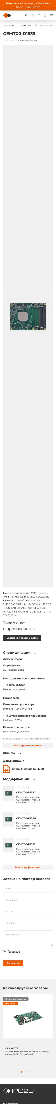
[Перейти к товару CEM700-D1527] (8, 845)
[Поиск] (26, 15)
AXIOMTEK (22, 787)
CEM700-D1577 (26, 792)
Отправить (13, 963)
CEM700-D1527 (25, 844)
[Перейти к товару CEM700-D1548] (8, 819)
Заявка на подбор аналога (22, 637)
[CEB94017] (28, 1018)
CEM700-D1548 (26, 818)
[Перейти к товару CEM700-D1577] (8, 793)
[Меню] (51, 15)
